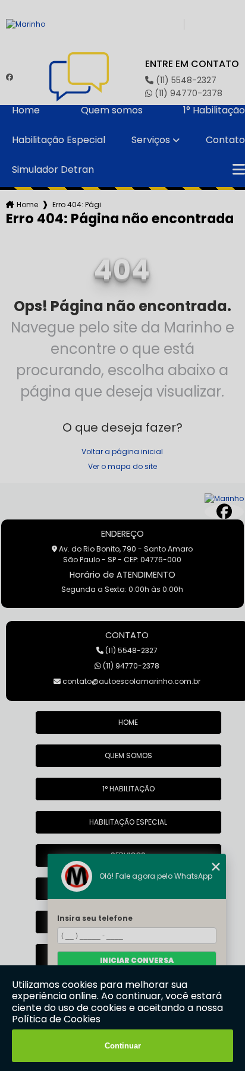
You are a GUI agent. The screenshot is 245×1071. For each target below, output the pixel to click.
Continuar (123, 1045)
